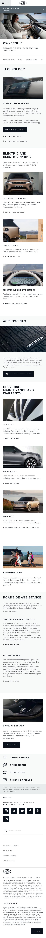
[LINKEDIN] (6, 819)
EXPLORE (13, 745)
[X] (38, 811)
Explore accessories (20, 374)
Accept (36, 931)
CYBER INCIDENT (9, 860)
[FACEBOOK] (30, 811)
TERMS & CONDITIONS (10, 846)
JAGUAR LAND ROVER (10, 802)
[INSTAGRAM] (6, 811)
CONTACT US (7, 851)
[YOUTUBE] (22, 811)
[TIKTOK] (14, 811)
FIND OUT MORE (17, 129)
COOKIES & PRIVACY (10, 856)
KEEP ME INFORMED (27, 802)
